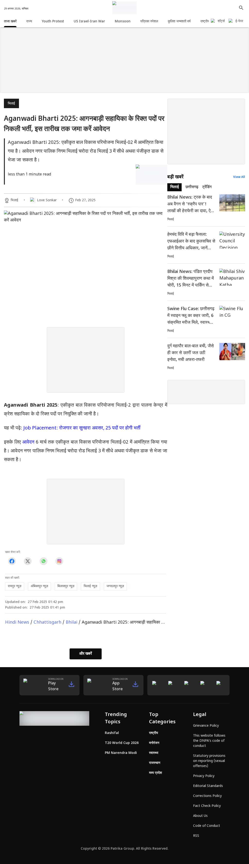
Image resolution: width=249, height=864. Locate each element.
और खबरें (85, 653)
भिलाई (11, 103)
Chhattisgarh (47, 622)
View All (239, 177)
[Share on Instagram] (59, 561)
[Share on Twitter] (27, 561)
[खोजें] (241, 8)
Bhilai (71, 622)
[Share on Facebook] (11, 561)
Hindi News (17, 622)
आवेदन (29, 442)
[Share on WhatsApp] (43, 561)
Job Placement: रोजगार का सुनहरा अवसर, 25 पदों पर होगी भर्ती (82, 428)
